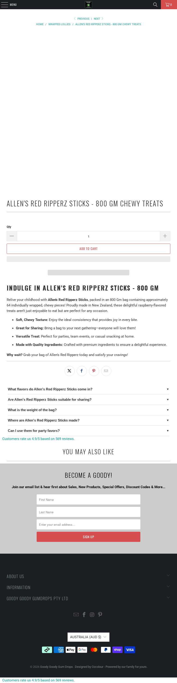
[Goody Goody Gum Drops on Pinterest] (100, 615)
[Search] (155, 4)
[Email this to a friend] (106, 371)
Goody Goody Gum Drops (57, 666)
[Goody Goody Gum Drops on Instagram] (92, 615)
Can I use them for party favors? (34, 431)
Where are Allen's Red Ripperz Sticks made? (44, 420)
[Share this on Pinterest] (94, 371)
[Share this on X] (70, 371)
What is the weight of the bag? (32, 410)
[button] (88, 261)
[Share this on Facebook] (82, 371)
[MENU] (2, 4)
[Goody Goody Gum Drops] (88, 4)
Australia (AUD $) (85, 637)
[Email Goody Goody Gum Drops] (76, 615)
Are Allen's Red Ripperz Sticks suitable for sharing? (49, 399)
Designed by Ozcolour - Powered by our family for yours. (111, 666)
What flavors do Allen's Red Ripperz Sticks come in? (50, 389)
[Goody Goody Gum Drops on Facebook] (84, 615)
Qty (9, 227)
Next (97, 18)
